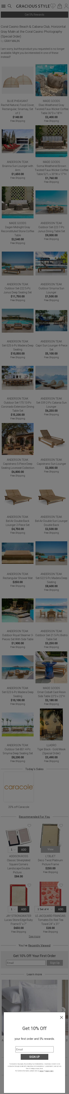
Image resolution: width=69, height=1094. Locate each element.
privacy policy (49, 1071)
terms (42, 1071)
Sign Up (34, 1056)
